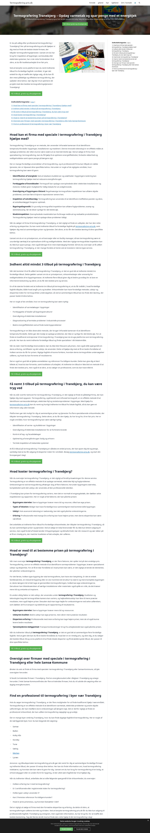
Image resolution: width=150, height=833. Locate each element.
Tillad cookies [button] (66, 829)
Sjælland (115, 3)
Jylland (100, 3)
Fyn (107, 3)
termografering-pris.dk (85, 226)
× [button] (148, 820)
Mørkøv (16, 753)
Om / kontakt (126, 3)
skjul (32, 102)
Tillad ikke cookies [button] (82, 829)
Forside (92, 3)
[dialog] (75, 826)
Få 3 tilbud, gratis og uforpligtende (75, 24)
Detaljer (93, 825)
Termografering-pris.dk (21, 2)
